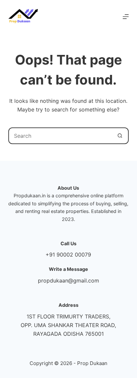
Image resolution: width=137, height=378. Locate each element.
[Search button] (119, 135)
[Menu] (126, 17)
